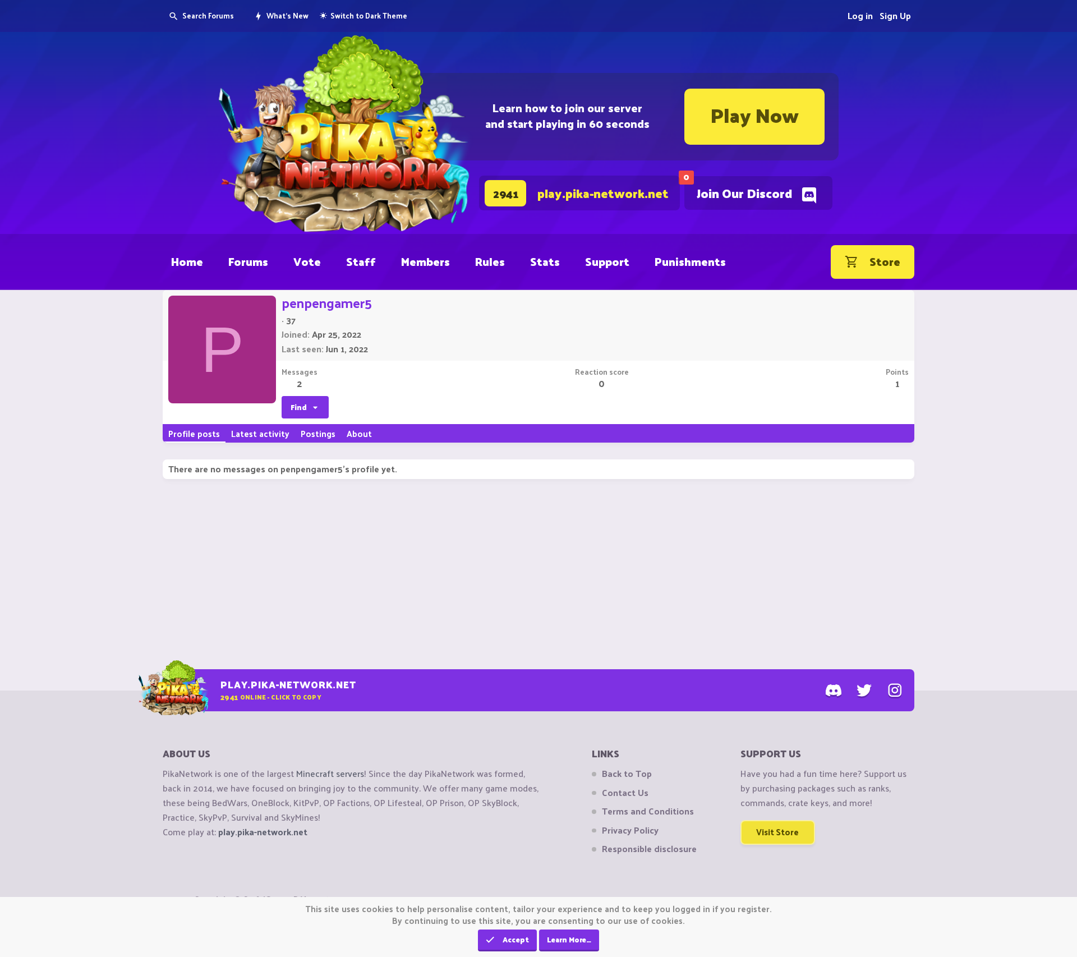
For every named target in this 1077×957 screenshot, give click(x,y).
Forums (248, 261)
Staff (361, 261)
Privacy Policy (630, 830)
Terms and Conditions (648, 811)
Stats (545, 261)
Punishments (690, 261)
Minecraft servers (330, 773)
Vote (307, 261)
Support (607, 261)
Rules (490, 261)
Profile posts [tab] (194, 433)
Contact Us (625, 792)
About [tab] (359, 433)
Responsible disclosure (649, 848)
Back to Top (627, 773)
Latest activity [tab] (260, 433)
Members (425, 261)
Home (187, 261)
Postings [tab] (318, 433)
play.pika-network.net (262, 831)
